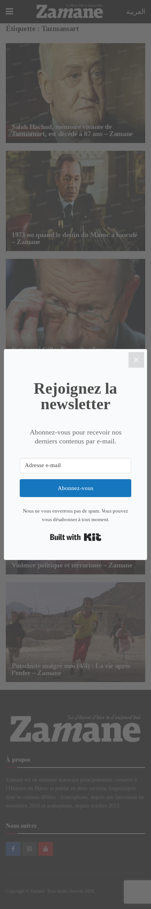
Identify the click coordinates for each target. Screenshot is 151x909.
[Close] (136, 360)
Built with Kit (75, 537)
